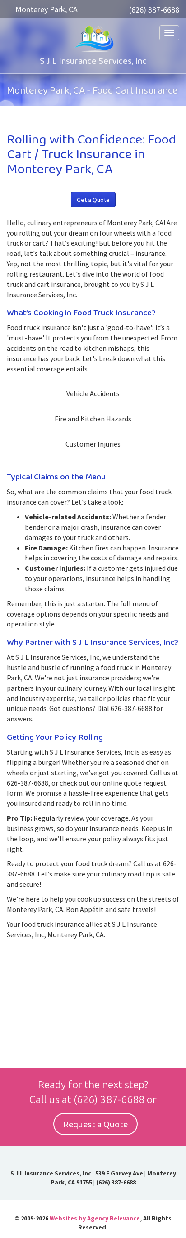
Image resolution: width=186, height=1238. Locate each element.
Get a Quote (93, 200)
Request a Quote (95, 1124)
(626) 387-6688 (154, 9)
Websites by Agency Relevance (95, 1218)
